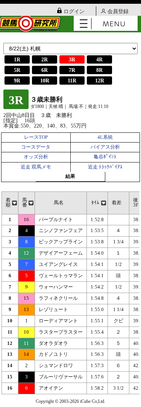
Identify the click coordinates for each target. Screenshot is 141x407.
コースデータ (35, 147)
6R (44, 70)
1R (17, 59)
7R (72, 70)
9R (17, 81)
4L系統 (105, 137)
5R (17, 70)
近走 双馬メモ (36, 167)
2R (44, 59)
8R (99, 70)
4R (99, 59)
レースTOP (36, 137)
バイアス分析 (105, 147)
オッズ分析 (36, 156)
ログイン (74, 11)
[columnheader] (10, 202)
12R (99, 81)
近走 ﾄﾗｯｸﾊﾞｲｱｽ (105, 167)
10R (44, 81)
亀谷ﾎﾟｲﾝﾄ (105, 156)
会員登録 (118, 11)
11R (72, 81)
